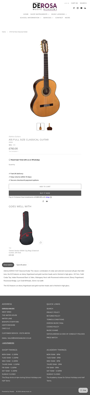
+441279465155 (8, 343)
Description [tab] (8, 265)
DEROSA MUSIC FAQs (55, 323)
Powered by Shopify (8, 391)
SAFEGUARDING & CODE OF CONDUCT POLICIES (66, 334)
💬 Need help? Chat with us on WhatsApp (24, 160)
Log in (66, 3)
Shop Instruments (39, 14)
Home (4, 32)
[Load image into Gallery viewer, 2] (49, 126)
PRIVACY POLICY (53, 312)
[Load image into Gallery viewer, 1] (40, 126)
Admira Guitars (15, 137)
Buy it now (45, 193)
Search (83, 3)
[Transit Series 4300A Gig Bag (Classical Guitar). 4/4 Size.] (26, 228)
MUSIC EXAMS (52, 330)
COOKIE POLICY (53, 327)
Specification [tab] (21, 265)
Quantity (12, 164)
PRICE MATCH (52, 338)
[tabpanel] (45, 278)
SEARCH (50, 309)
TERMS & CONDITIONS (55, 320)
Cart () (74, 3)
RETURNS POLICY (53, 316)
